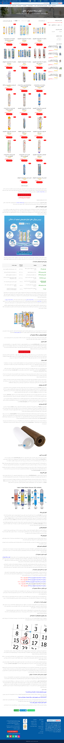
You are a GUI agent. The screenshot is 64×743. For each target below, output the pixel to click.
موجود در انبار (59, 39)
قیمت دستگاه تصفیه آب (6, 557)
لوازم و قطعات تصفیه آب (20, 202)
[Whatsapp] (13, 736)
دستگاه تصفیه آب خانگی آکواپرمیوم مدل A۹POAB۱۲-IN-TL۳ (53, 75)
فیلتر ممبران (39, 301)
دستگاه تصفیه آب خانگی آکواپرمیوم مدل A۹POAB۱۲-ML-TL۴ (53, 61)
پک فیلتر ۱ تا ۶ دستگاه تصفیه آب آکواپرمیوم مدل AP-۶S (37, 577)
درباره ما (42, 724)
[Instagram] (19, 736)
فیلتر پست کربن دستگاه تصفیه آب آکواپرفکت (24, 177)
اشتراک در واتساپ (30, 710)
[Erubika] (10, 736)
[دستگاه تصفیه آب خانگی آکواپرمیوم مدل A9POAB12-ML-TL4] (60, 62)
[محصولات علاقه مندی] (5, 3)
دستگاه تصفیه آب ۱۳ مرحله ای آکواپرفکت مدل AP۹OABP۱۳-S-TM (53, 54)
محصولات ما (35, 719)
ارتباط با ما (15, 710)
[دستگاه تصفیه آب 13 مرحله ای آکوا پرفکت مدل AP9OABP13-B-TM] (60, 48)
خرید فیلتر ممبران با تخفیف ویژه (24, 351)
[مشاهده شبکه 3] (16, 21)
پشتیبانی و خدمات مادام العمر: (14, 726)
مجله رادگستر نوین (40, 726)
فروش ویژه (59, 38)
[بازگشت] (42, 11)
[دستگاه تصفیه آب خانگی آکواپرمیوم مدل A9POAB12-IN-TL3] (60, 76)
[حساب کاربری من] (7, 3)
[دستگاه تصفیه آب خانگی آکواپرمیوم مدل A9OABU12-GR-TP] (60, 69)
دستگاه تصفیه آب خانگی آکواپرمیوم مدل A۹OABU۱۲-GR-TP (53, 68)
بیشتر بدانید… (51, 731)
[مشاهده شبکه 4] (14, 21)
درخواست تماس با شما (12, 731)
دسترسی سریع (41, 719)
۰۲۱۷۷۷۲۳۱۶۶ (9, 723)
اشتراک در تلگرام (22, 710)
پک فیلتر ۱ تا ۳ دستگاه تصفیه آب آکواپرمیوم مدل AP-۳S (37, 579)
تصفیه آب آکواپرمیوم (34, 721)
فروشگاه (42, 721)
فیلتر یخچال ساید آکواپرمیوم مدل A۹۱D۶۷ (9, 85)
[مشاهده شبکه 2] (17, 21)
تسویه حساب (41, 731)
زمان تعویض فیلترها (17, 332)
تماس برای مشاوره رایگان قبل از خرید (24, 194)
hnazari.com (28, 741)
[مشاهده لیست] (19, 21)
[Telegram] (16, 736)
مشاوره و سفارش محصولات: (14, 723)
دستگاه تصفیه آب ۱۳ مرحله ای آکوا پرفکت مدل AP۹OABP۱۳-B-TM (53, 46)
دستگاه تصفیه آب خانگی (41, 191)
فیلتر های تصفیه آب (34, 724)
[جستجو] (10, 3)
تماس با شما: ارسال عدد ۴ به (14, 727)
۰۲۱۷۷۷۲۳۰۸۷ (16, 724)
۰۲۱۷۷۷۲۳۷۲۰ (8, 726)
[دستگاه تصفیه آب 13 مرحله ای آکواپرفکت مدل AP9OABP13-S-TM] (60, 55)
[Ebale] (8, 736)
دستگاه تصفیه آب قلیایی (30, 299)
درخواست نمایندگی (40, 732)
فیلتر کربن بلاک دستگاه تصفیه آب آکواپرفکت (39, 177)
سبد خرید (42, 729)
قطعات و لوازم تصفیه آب (33, 726)
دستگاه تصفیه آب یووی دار (9, 299)
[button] (39, 45)
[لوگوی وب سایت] (56, 3)
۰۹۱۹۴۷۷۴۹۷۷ (9, 727)
